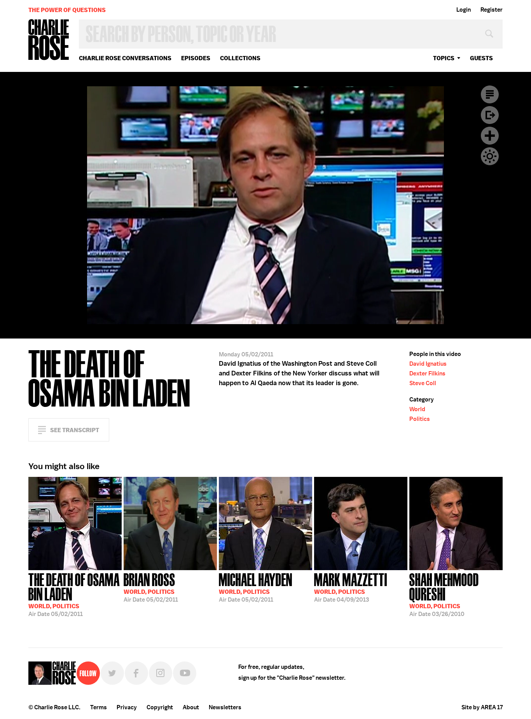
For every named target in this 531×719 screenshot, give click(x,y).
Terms (98, 707)
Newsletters (225, 707)
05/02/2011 (74, 594)
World (417, 409)
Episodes (195, 58)
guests (481, 58)
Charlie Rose (49, 40)
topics (443, 58)
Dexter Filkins (427, 373)
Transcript (490, 94)
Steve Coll (422, 383)
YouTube (184, 673)
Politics (419, 419)
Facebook (136, 673)
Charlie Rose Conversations (125, 58)
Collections (240, 58)
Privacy (127, 707)
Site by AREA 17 (482, 707)
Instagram (160, 673)
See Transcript (74, 430)
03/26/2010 (444, 594)
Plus (490, 136)
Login (463, 10)
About (191, 707)
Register (491, 10)
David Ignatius (428, 364)
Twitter (112, 673)
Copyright (160, 707)
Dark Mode (490, 156)
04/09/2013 (350, 587)
